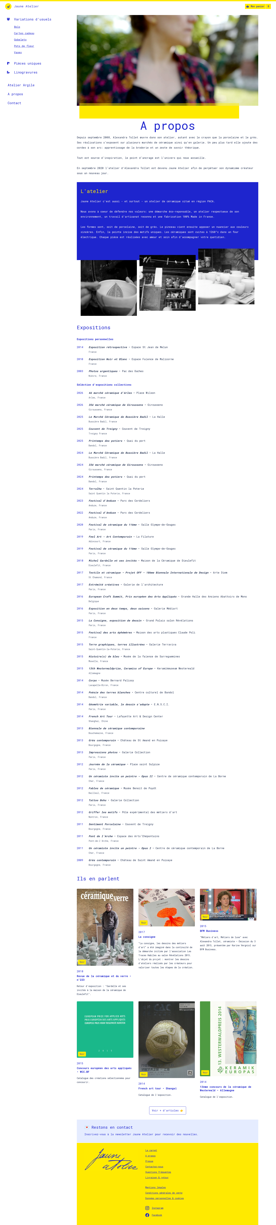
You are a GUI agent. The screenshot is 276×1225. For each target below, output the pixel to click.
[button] (258, 6)
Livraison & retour (157, 1177)
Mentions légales (155, 1187)
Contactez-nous (154, 1166)
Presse (149, 1161)
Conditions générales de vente (163, 1192)
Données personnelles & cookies (164, 1198)
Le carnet (151, 1150)
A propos (150, 1155)
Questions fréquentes (158, 1172)
